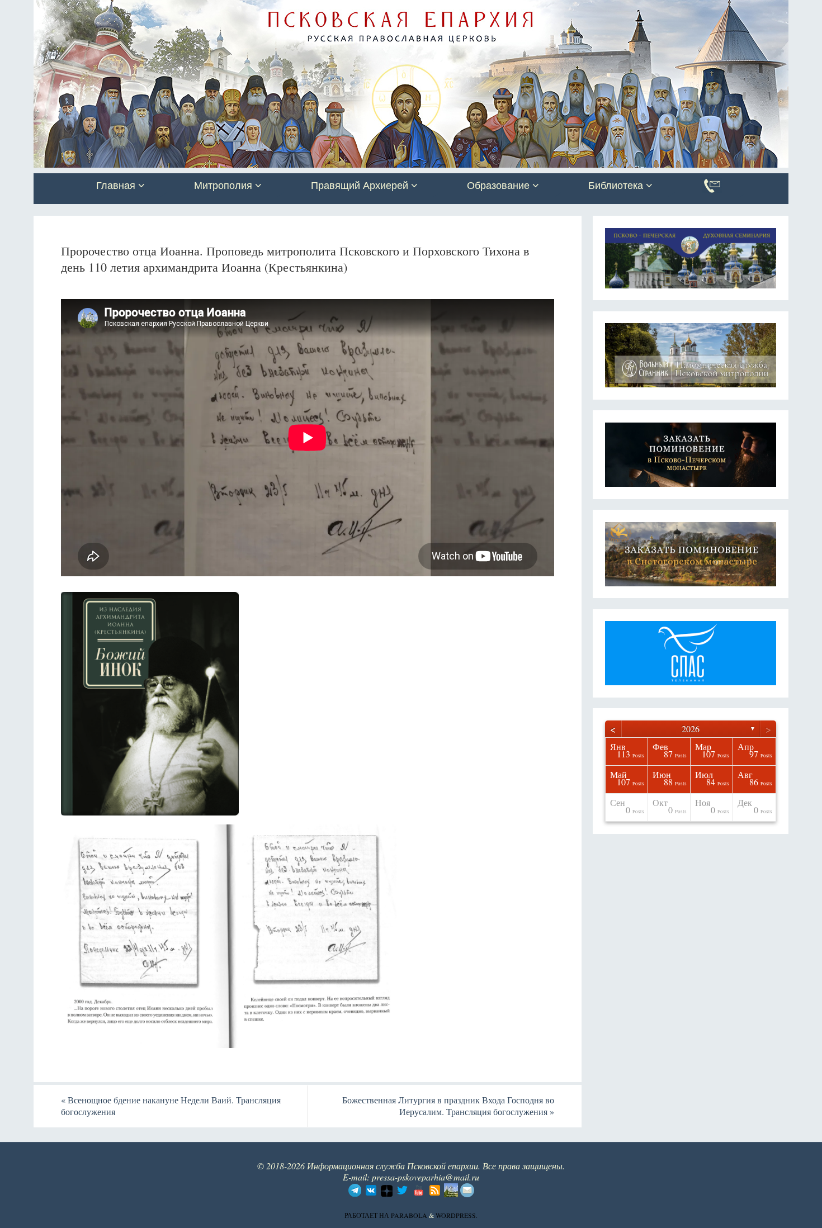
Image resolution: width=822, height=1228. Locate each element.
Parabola (409, 1215)
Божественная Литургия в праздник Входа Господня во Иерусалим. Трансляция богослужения (448, 1105)
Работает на (367, 1215)
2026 (691, 728)
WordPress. (457, 1215)
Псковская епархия (191, 9)
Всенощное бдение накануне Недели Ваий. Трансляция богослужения (171, 1105)
